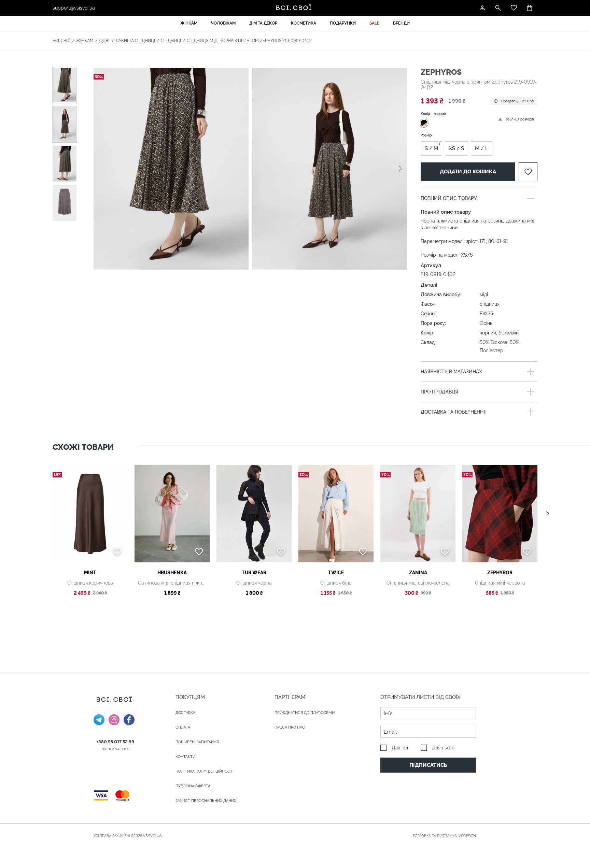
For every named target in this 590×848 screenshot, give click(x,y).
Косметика (303, 23)
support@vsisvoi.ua (74, 8)
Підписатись (428, 765)
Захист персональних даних (205, 801)
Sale (374, 23)
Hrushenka (172, 572)
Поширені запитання (197, 742)
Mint (90, 572)
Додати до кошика (468, 172)
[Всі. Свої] (295, 8)
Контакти (185, 756)
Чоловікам (223, 23)
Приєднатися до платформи (305, 712)
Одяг (104, 40)
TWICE (336, 572)
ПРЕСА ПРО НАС (290, 727)
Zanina (418, 572)
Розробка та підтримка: (444, 836)
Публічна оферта (192, 786)
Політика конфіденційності (204, 771)
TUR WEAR (254, 572)
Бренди (401, 23)
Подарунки (343, 23)
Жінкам (188, 23)
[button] (400, 168)
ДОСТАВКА (185, 712)
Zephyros (441, 71)
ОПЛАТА (182, 727)
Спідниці (171, 40)
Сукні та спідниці (135, 40)
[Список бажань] (514, 8)
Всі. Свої (61, 40)
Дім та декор (263, 23)
